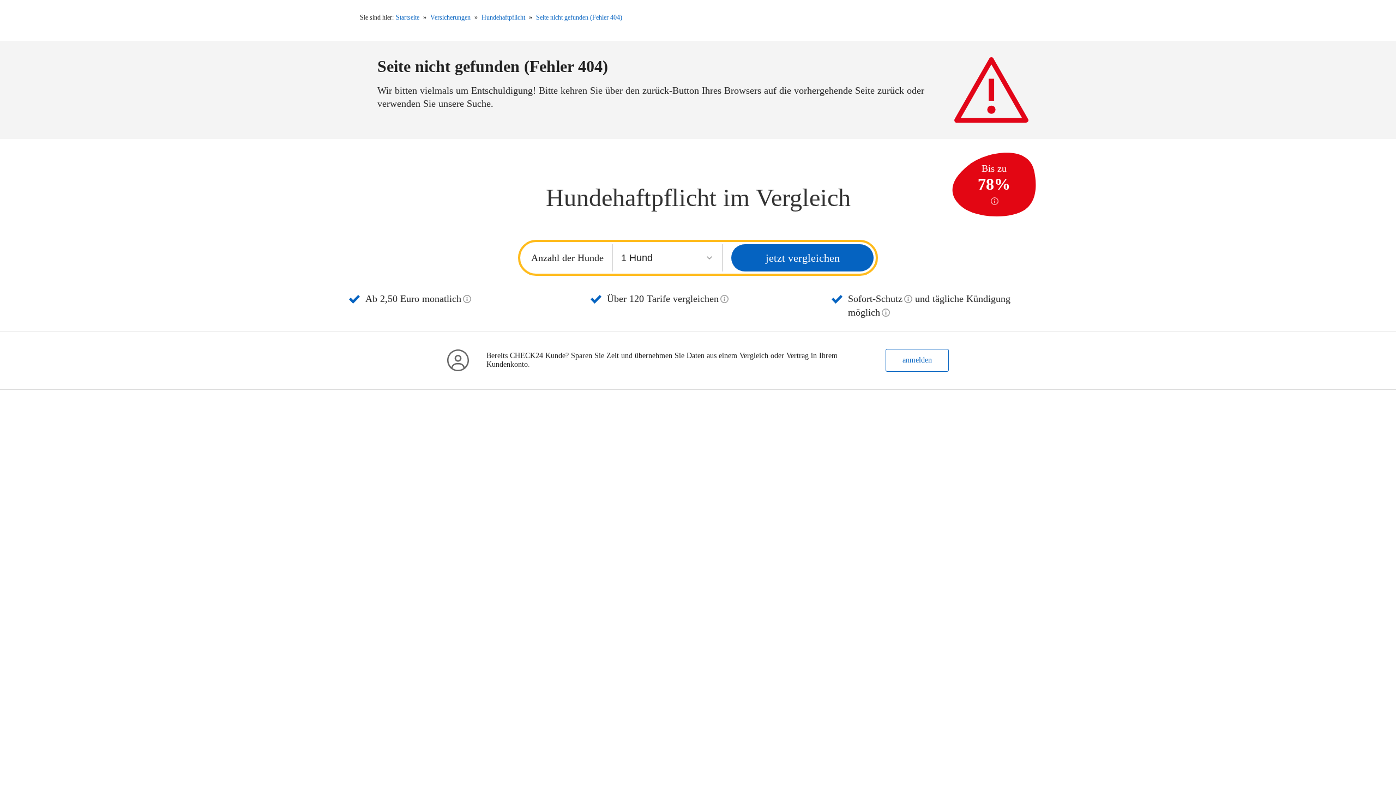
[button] (467, 299)
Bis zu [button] (994, 178)
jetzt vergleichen (803, 258)
